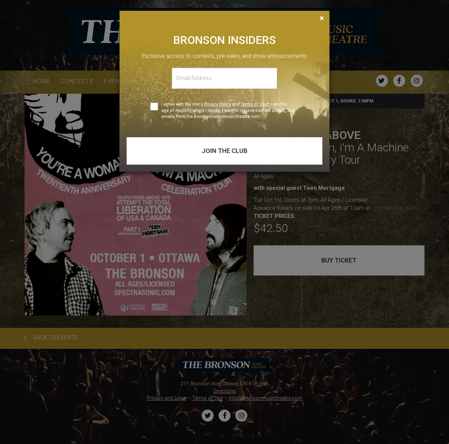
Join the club (224, 150)
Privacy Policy (217, 104)
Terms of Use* (255, 104)
